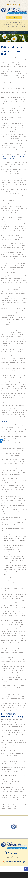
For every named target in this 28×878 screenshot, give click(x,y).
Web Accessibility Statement (20, 876)
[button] (26, 869)
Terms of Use (7, 876)
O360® (18, 869)
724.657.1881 (14, 5)
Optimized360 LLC (11, 873)
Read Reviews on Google (15, 862)
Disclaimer (12, 876)
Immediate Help (14, 17)
